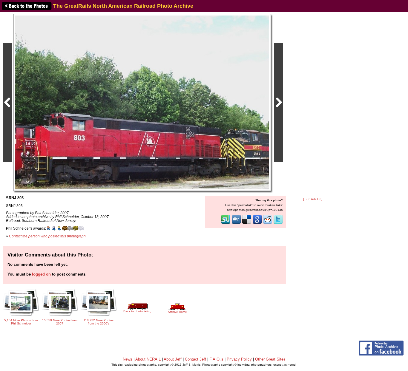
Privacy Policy (239, 359)
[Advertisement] (313, 105)
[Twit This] (278, 223)
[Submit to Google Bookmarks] (257, 223)
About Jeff (173, 359)
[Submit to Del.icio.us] (246, 223)
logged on (41, 274)
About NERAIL (148, 359)
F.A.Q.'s (216, 359)
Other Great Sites (270, 359)
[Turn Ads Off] (312, 199)
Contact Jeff (195, 359)
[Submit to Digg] (236, 223)
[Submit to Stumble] (226, 223)
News (127, 359)
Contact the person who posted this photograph (47, 236)
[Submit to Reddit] (267, 223)
